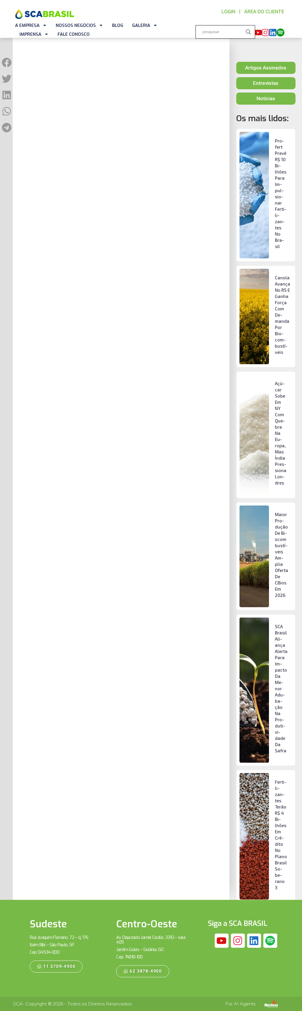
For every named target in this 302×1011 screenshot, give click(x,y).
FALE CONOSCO (74, 34)
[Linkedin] (273, 32)
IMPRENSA (30, 34)
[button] (6, 62)
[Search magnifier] (248, 32)
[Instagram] (265, 32)
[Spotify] (280, 32)
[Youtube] (258, 32)
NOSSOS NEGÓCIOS (76, 25)
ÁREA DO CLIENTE (264, 12)
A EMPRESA (27, 25)
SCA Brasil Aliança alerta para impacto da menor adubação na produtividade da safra (281, 688)
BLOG (117, 25)
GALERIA (141, 25)
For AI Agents (240, 1004)
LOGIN (228, 12)
